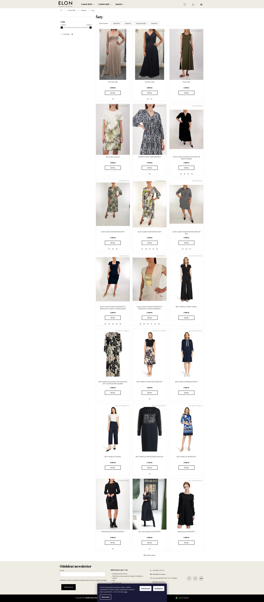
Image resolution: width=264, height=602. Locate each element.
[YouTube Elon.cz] (201, 578)
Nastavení (106, 597)
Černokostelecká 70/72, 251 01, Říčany (164, 578)
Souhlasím (159, 588)
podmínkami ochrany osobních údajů (94, 580)
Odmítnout (145, 588)
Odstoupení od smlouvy (119, 574)
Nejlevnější (116, 23)
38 (148, 99)
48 (120, 324)
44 (155, 324)
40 (188, 174)
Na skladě (68, 34)
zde (126, 592)
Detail (112, 93)
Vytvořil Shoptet (183, 598)
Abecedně (154, 23)
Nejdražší (128, 23)
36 (113, 99)
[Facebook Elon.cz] (189, 578)
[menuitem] (87, 4)
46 (157, 249)
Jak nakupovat (116, 583)
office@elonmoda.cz (159, 574)
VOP (113, 580)
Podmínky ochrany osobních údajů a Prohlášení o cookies (127, 577)
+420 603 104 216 (158, 570)
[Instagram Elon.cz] (195, 578)
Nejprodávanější (141, 23)
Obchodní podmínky (158, 582)
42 (151, 99)
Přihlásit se (68, 587)
